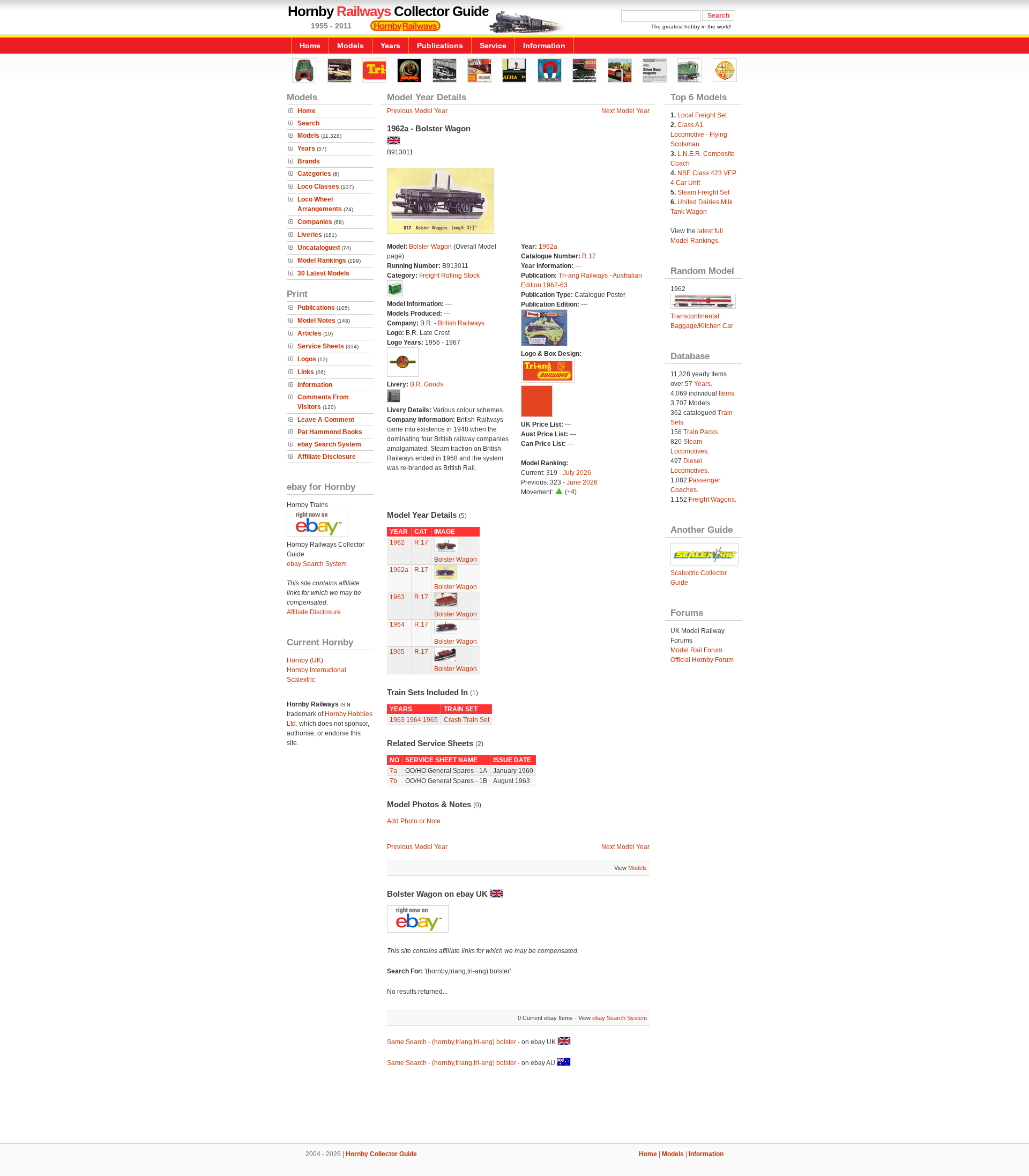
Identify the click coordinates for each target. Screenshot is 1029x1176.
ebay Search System (329, 444)
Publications (440, 45)
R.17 (589, 256)
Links (305, 372)
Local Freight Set (702, 115)
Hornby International (316, 670)
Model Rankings (321, 260)
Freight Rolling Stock (449, 275)
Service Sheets (320, 346)
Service (493, 45)
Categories (314, 173)
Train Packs (700, 432)
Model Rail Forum (696, 650)
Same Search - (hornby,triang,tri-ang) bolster (451, 1042)
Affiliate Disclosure (326, 456)
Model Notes (316, 320)
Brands (308, 161)
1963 (397, 597)
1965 (397, 652)
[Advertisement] (514, 1107)
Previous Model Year (417, 111)
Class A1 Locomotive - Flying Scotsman (698, 134)
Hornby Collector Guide (381, 1154)
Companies (314, 222)
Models (350, 45)
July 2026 (577, 473)
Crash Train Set (466, 720)
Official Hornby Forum (702, 660)
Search (308, 123)
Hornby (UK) (305, 660)
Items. (727, 393)
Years (390, 45)
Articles (309, 333)
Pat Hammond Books (329, 432)
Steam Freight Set (703, 192)
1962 (397, 542)
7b (393, 781)
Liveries (309, 235)
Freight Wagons (712, 499)
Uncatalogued (318, 247)
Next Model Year (625, 111)
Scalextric (301, 679)
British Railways (461, 323)
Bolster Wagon (430, 246)
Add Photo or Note (414, 821)
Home (310, 45)
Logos (306, 359)
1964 (397, 624)
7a (393, 771)
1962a (548, 246)
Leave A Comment (325, 419)
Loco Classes (318, 186)
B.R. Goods (426, 384)
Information (544, 45)
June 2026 (582, 482)
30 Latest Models (323, 273)
